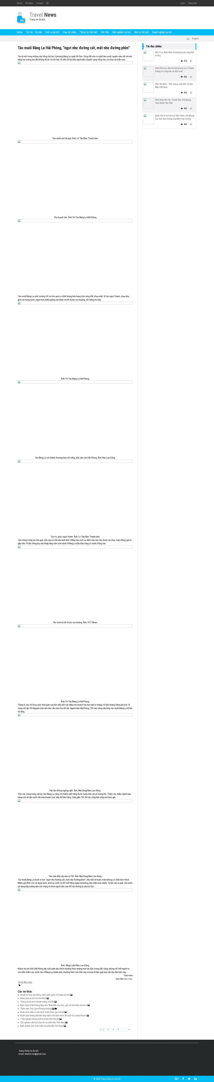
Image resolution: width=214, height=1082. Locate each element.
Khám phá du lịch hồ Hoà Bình (33, 998)
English (195, 38)
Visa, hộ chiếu (69, 32)
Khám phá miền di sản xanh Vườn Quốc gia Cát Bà (42, 1012)
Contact (39, 3)
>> (129, 1030)
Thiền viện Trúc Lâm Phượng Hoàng (36, 1008)
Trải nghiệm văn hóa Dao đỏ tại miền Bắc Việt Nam (42, 1022)
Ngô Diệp (128, 978)
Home (19, 3)
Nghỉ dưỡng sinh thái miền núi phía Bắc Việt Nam (42, 1026)
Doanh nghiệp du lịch (162, 32)
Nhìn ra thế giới (141, 32)
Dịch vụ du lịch (52, 32)
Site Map (29, 3)
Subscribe (192, 3)
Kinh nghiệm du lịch (121, 32)
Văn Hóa (105, 32)
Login (182, 3)
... (123, 1030)
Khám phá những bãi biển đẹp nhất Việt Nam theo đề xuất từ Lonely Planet (53, 1015)
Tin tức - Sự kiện (34, 32)
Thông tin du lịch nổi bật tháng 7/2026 (37, 1002)
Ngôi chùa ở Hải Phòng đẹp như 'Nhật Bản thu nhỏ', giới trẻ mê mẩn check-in (53, 1005)
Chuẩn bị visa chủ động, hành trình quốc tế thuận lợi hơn (45, 995)
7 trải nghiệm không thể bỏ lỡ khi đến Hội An (39, 1019)
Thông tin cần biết (88, 32)
